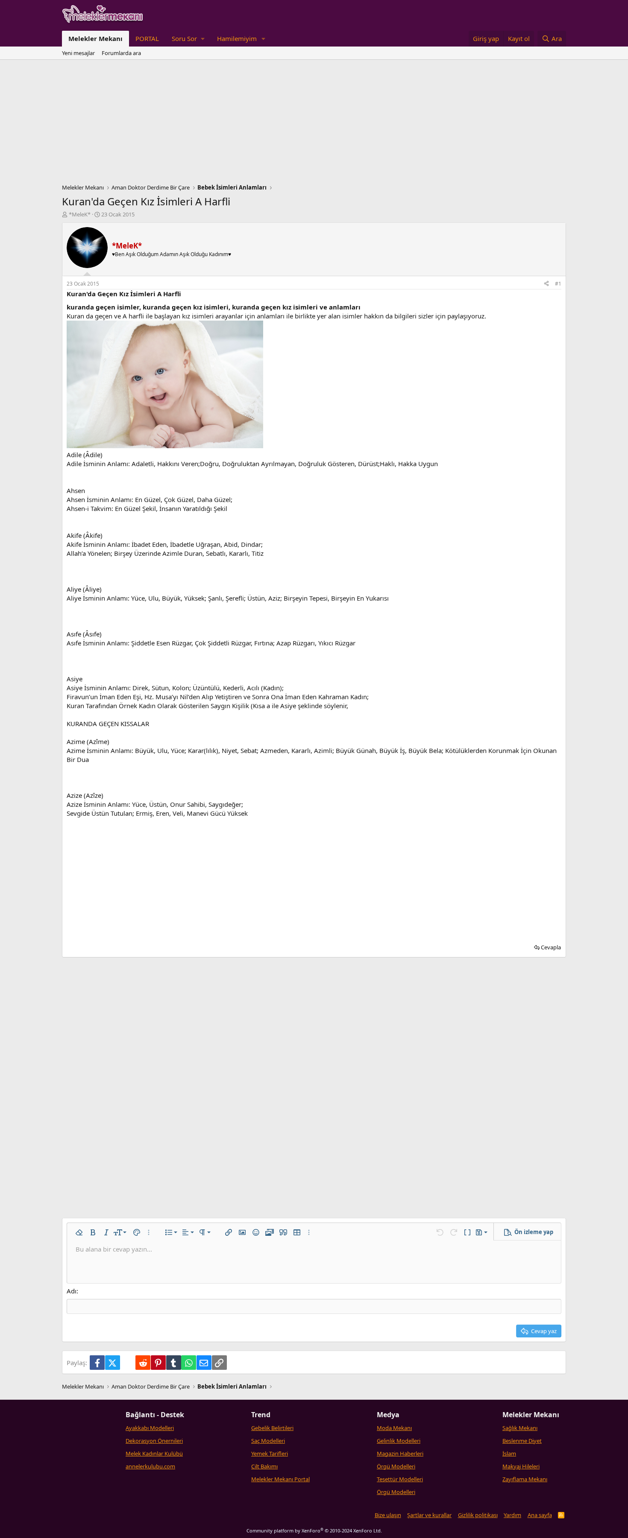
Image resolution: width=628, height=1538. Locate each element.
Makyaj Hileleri (521, 1466)
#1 (558, 283)
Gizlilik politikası (478, 1515)
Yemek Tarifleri (269, 1453)
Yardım (512, 1515)
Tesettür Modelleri (400, 1479)
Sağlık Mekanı (519, 1428)
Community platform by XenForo (314, 1530)
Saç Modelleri (268, 1441)
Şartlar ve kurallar (429, 1515)
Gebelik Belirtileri (272, 1428)
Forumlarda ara (121, 53)
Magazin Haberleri (400, 1453)
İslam (509, 1453)
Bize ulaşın (388, 1515)
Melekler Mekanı (95, 38)
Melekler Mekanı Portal (280, 1479)
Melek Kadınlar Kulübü (154, 1453)
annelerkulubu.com (150, 1466)
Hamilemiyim (237, 38)
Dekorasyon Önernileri (154, 1441)
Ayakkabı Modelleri (150, 1428)
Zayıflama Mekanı (524, 1479)
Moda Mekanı (394, 1428)
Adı (71, 1291)
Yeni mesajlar (78, 53)
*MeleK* (80, 214)
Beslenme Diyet (522, 1441)
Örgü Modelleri (396, 1466)
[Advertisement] (314, 124)
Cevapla (551, 947)
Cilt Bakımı (264, 1466)
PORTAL (147, 38)
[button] (188, 39)
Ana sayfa (540, 1515)
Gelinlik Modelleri (398, 1441)
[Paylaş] (546, 284)
